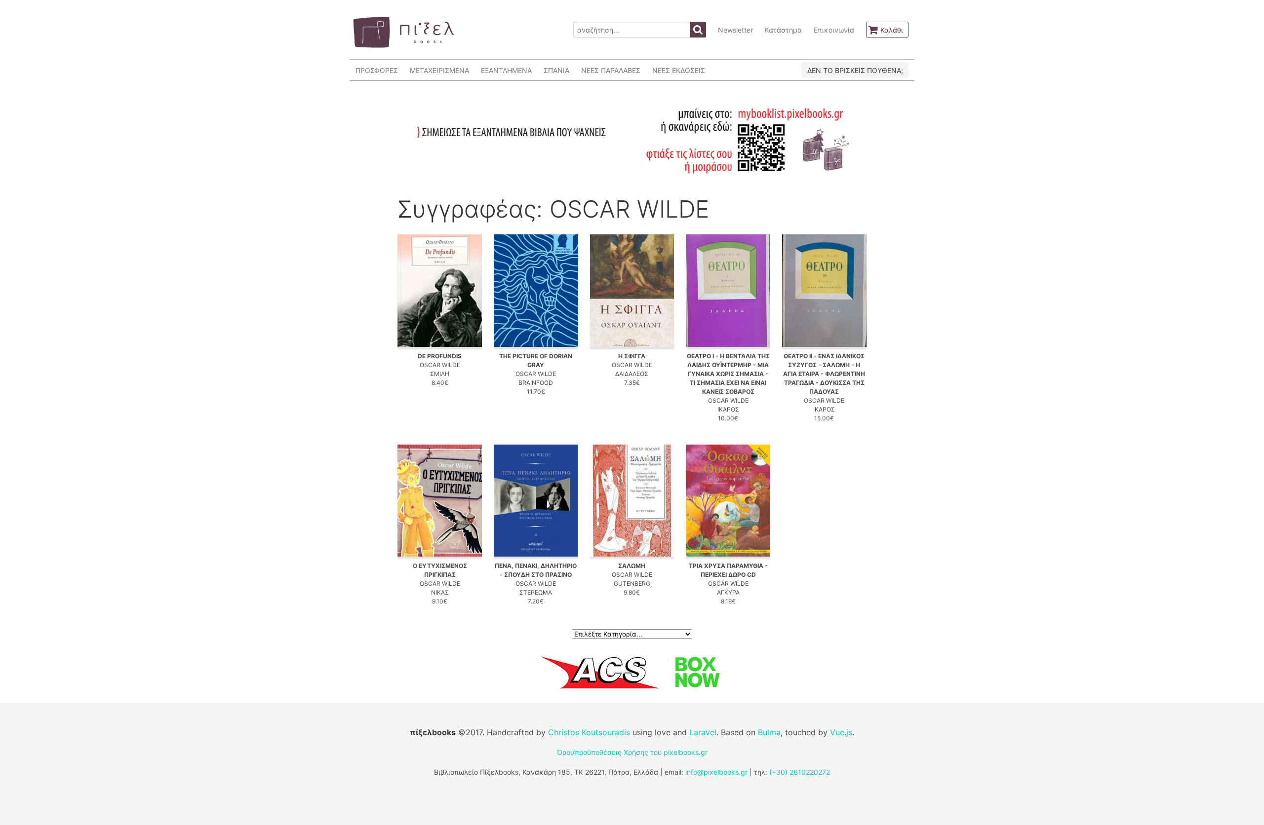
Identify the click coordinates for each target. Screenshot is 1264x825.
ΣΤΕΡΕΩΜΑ (535, 592)
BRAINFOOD (535, 382)
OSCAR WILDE (440, 365)
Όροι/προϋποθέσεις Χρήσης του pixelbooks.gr (632, 752)
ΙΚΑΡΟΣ (728, 409)
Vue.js (841, 732)
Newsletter (735, 30)
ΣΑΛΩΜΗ (631, 565)
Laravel (702, 732)
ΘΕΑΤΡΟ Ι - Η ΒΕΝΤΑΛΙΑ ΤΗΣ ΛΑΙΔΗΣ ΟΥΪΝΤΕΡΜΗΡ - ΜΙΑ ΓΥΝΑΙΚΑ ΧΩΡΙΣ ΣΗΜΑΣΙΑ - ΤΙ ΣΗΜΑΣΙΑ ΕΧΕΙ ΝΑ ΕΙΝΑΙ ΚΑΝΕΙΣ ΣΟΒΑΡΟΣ (728, 373)
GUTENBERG (632, 583)
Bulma (769, 732)
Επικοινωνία (834, 30)
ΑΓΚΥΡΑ (728, 592)
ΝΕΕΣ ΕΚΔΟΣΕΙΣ (678, 70)
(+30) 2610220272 (799, 772)
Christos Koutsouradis (589, 732)
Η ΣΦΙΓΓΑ (631, 356)
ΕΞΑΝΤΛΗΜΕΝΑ (506, 70)
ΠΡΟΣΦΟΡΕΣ (377, 70)
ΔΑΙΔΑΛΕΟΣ (631, 373)
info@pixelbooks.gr (716, 772)
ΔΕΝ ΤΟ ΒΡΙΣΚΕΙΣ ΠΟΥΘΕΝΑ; (855, 70)
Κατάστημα (783, 30)
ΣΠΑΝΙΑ (556, 70)
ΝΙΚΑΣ (440, 592)
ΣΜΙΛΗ (439, 373)
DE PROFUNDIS (440, 356)
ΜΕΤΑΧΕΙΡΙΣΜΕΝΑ (439, 70)
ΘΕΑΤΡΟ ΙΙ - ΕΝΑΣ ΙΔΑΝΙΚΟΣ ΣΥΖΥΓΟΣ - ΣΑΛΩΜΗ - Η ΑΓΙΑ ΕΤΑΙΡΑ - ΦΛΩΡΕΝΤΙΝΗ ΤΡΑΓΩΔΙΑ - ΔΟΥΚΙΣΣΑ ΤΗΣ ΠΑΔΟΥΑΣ (824, 373)
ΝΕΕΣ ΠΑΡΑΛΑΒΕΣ (610, 70)
